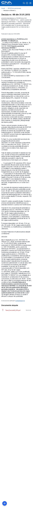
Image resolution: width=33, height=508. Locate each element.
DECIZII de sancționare (14, 8)
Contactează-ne (20, 300)
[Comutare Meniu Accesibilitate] (4, 503)
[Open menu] (30, 3)
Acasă (3, 8)
